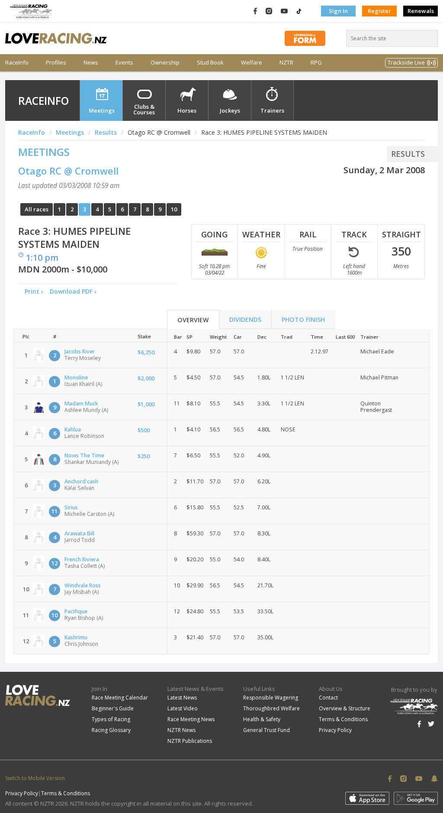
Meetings (102, 110)
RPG (316, 62)
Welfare (251, 62)
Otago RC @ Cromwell (68, 170)
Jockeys (230, 110)
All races (36, 209)
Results (106, 132)
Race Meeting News (191, 719)
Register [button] (379, 11)
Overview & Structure (344, 708)
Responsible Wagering (270, 697)
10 (174, 209)
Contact (328, 697)
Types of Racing (111, 719)
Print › (34, 291)
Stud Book (210, 62)
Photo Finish (303, 319)
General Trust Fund (266, 730)
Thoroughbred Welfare (271, 708)
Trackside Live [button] (406, 62)
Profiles (56, 62)
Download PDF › (75, 291)
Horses (186, 110)
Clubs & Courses (144, 109)
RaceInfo (17, 62)
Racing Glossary (111, 730)
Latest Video (182, 708)
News (90, 62)
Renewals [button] (421, 11)
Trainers (272, 110)
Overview (193, 320)
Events (124, 62)
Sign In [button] (338, 11)
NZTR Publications (189, 741)
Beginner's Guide (113, 708)
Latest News (182, 697)
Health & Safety (261, 719)
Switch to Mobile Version (35, 778)
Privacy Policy (335, 730)
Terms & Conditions (343, 719)
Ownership (165, 62)
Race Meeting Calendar (120, 697)
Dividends (245, 319)
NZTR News (181, 730)
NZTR (286, 62)
